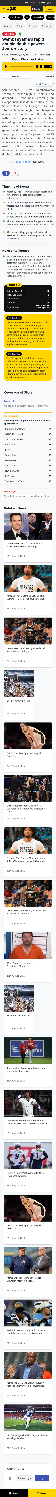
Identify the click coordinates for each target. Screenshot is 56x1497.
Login (51, 9)
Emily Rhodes (22, 162)
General (7, 26)
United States (15, 17)
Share (46, 84)
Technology (47, 26)
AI (27, 17)
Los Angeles (38, 17)
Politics (20, 26)
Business (32, 26)
